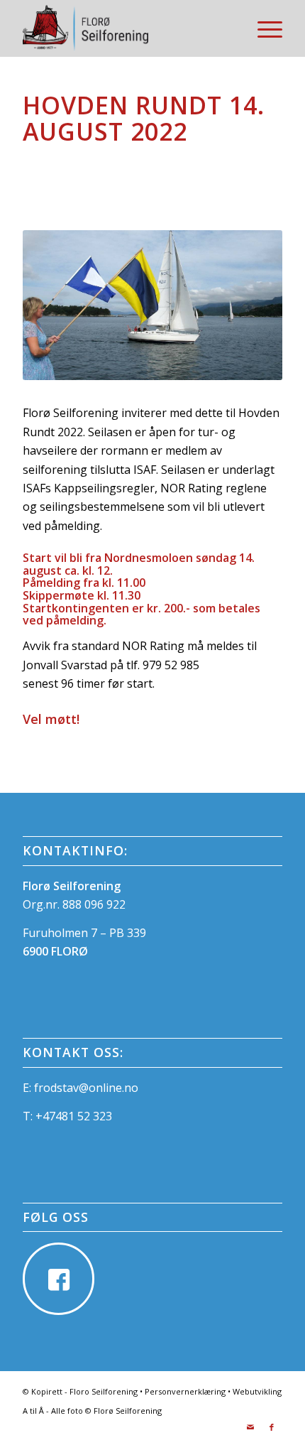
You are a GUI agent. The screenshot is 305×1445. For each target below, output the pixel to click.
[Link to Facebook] (271, 1427)
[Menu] (262, 28)
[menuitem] (262, 28)
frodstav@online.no (86, 1087)
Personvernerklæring (185, 1391)
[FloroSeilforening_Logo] (126, 28)
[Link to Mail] (250, 1427)
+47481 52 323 (73, 1116)
